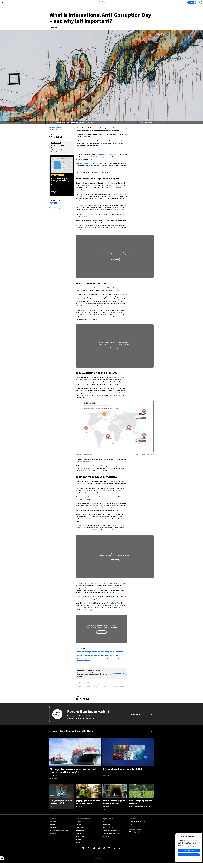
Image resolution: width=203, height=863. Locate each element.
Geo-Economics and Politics (60, 11)
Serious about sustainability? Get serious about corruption (97, 655)
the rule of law (92, 505)
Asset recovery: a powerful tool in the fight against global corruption (100, 652)
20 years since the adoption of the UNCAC (98, 288)
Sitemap (101, 856)
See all (151, 731)
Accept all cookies (188, 854)
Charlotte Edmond (55, 127)
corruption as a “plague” (104, 154)
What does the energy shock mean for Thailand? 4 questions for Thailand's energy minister (88, 801)
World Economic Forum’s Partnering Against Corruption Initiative (100, 583)
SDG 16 (89, 516)
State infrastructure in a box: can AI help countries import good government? (141, 801)
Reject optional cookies (189, 850)
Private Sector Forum (114, 603)
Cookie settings (189, 859)
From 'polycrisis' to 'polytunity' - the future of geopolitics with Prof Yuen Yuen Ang (61, 801)
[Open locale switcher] (2, 858)
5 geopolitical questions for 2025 (122, 769)
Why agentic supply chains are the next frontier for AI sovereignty (72, 770)
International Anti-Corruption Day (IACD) (89, 163)
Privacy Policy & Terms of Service (101, 853)
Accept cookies (115, 259)
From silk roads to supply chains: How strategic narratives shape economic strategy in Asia (113, 801)
